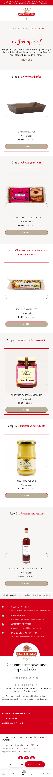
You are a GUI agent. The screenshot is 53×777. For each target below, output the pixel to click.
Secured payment (8, 748)
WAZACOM (6, 740)
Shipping (5, 745)
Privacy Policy (26, 748)
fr (43, 773)
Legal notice (19, 745)
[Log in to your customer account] (13, 773)
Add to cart (34, 764)
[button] (32, 773)
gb (49, 773)
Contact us (26, 752)
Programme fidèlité (9, 752)
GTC (32, 745)
